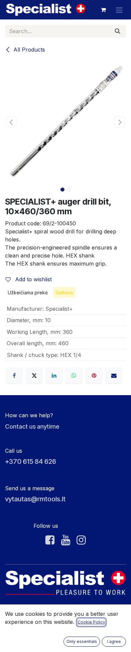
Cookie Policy (91, 622)
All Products (28, 49)
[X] (34, 375)
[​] (50, 540)
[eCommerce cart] (103, 9)
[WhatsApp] (74, 375)
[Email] (114, 375)
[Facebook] (14, 375)
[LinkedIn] (54, 375)
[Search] (117, 31)
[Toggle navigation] (119, 10)
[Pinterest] (94, 375)
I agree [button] (114, 641)
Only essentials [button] (82, 641)
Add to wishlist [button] (32, 279)
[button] (11, 122)
